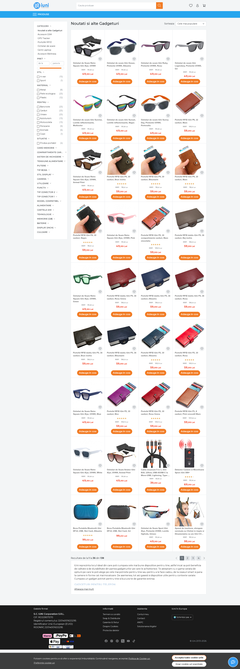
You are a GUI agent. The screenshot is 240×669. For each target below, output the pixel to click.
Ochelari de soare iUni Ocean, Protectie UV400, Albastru (121, 64)
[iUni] (41, 5)
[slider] (38, 68)
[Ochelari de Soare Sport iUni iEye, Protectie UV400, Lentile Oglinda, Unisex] (155, 511)
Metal (43, 90)
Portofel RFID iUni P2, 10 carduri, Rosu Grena (152, 412)
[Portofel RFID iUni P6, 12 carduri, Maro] (189, 103)
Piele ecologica (47, 93)
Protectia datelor (111, 630)
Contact (141, 618)
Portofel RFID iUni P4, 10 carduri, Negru (84, 236)
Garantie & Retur (111, 622)
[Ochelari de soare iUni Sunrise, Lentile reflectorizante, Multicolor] (87, 103)
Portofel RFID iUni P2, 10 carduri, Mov (118, 412)
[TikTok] (134, 641)
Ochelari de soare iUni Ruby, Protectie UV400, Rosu (154, 64)
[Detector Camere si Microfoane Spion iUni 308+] (189, 453)
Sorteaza (169, 23)
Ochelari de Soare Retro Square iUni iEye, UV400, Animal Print (84, 179)
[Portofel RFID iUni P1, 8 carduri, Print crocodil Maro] (189, 394)
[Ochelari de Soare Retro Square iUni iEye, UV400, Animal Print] (87, 160)
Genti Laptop (44, 50)
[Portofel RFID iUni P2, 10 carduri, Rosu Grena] (155, 394)
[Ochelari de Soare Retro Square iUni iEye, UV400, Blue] (87, 394)
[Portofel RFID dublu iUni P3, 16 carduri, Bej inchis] (189, 218)
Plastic (43, 97)
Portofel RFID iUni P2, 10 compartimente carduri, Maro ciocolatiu (154, 238)
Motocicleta (46, 122)
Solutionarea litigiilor (147, 626)
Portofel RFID (45, 42)
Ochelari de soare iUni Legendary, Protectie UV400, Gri (188, 66)
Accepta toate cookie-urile (189, 657)
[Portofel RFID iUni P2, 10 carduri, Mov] (121, 394)
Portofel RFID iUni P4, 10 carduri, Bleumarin (152, 178)
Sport (43, 80)
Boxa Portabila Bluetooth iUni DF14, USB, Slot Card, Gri (121, 529)
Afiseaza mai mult (84, 589)
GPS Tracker (44, 38)
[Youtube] (128, 641)
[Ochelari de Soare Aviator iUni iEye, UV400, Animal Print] (121, 453)
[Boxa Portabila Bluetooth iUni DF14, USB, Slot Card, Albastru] (87, 511)
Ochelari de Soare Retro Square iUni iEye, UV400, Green (84, 299)
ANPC (140, 622)
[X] (123, 641)
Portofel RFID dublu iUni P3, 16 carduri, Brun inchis (87, 354)
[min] (43, 63)
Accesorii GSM (45, 34)
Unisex (43, 114)
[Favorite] (191, 5)
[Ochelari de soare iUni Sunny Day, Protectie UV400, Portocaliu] (155, 103)
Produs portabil (48, 143)
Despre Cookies (110, 626)
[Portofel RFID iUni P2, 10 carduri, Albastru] (155, 336)
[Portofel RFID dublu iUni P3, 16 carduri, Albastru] (155, 279)
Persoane (45, 126)
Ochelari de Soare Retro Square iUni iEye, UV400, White (87, 471)
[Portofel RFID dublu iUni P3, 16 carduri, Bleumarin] (121, 336)
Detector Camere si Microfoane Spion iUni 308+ (189, 471)
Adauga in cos (87, 81)
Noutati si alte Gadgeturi (50, 30)
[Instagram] (111, 641)
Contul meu (143, 614)
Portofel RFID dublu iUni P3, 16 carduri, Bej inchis (189, 236)
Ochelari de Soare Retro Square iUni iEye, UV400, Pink (121, 236)
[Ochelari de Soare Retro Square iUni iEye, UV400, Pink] (121, 218)
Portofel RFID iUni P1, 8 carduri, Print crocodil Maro (188, 412)
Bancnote (45, 106)
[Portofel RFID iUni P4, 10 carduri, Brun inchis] (121, 160)
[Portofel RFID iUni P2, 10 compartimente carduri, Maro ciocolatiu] (155, 218)
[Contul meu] (197, 5)
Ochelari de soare (46, 46)
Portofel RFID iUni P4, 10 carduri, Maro (186, 178)
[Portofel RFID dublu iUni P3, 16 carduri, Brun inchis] (87, 336)
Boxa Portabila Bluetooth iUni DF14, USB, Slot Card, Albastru (87, 529)
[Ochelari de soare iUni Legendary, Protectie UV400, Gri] (189, 46)
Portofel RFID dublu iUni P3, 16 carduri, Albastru (155, 297)
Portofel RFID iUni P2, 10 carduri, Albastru (152, 354)
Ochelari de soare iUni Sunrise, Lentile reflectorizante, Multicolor (87, 123)
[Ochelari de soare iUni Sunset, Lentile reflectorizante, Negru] (121, 103)
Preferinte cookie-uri (44, 663)
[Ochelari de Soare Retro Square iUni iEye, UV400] (87, 46)
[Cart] (204, 5)
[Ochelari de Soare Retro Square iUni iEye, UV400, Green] (87, 279)
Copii (42, 134)
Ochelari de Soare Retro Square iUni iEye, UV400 (84, 64)
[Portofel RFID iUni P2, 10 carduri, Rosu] (189, 336)
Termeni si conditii (111, 614)
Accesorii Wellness (47, 54)
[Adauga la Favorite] (100, 59)
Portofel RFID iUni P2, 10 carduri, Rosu (186, 354)
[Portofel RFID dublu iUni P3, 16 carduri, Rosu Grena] (121, 279)
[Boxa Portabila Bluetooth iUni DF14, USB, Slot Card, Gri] (121, 511)
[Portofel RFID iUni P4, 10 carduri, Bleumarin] (155, 160)
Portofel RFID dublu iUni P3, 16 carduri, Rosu (189, 297)
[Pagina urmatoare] (204, 558)
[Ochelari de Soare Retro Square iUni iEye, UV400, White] (87, 453)
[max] (58, 63)
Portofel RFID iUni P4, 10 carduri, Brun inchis (118, 178)
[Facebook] (106, 641)
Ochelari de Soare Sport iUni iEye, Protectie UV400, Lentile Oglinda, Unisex (155, 531)
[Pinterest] (117, 641)
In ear (43, 76)
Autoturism (45, 118)
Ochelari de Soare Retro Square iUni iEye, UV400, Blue (87, 412)
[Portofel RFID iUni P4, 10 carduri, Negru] (87, 218)
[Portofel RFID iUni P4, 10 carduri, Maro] (189, 160)
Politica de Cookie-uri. (139, 658)
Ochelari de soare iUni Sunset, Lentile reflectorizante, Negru (121, 121)
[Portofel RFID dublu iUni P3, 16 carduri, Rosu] (189, 279)
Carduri (43, 110)
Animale (44, 130)
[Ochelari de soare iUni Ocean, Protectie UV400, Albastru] (121, 46)
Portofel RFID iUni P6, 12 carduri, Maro (186, 121)
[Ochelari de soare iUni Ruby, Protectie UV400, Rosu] (155, 46)
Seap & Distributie (111, 618)
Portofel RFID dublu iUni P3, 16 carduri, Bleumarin (121, 354)
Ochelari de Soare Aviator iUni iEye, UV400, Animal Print (121, 471)
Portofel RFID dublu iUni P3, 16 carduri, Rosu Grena (121, 297)
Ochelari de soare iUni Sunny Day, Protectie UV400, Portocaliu (155, 123)
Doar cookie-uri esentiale (189, 664)
